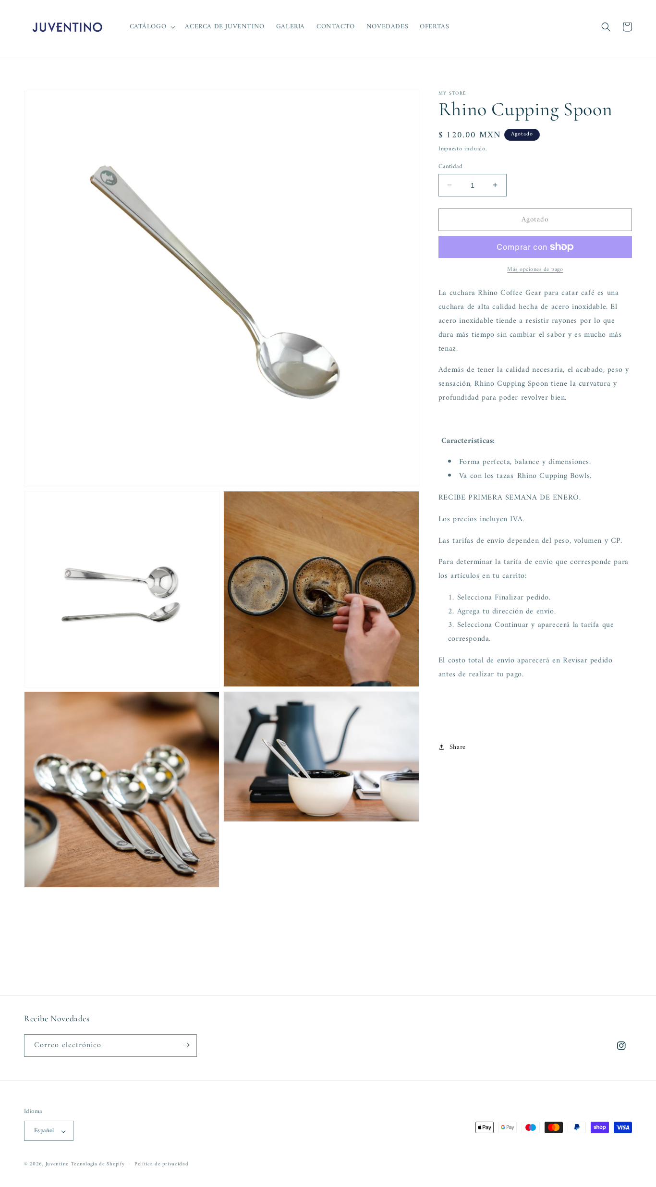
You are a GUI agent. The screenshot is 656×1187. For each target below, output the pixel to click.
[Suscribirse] (185, 1045)
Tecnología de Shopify (98, 1164)
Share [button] (457, 747)
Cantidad (450, 166)
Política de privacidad (161, 1164)
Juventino (57, 1164)
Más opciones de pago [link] (535, 270)
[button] (152, 27)
